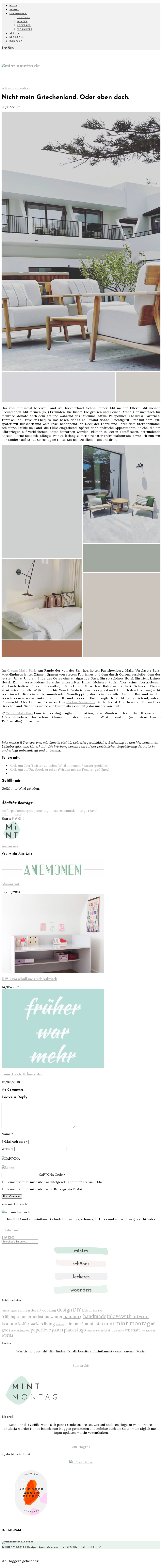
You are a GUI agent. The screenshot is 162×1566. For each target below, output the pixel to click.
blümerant (11, 884)
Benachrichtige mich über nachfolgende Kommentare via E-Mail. (55, 1182)
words (7, 1335)
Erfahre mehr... (13, 1230)
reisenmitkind (68, 811)
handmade (94, 1316)
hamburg (72, 1316)
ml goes (28, 811)
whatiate (133, 1330)
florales (97, 1310)
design (64, 1309)
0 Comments (11, 815)
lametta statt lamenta (22, 1074)
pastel (57, 1330)
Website (8, 1149)
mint (109, 1324)
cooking (49, 1310)
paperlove (41, 1330)
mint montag (132, 1323)
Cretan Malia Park (21, 670)
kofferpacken (12, 811)
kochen (9, 1324)
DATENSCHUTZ (91, 1547)
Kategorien (18, 14)
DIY (77, 1310)
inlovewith (119, 1316)
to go (83, 811)
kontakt (15, 41)
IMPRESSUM (69, 1547)
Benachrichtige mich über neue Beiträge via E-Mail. (44, 1189)
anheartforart (30, 1310)
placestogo (42, 811)
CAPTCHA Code (51, 1174)
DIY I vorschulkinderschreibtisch (29, 979)
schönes (23, 18)
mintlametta (10, 846)
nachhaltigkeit (20, 1330)
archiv (14, 33)
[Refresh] (9, 1167)
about (14, 10)
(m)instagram (10, 1310)
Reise (54, 811)
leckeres (24, 26)
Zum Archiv (81, 1365)
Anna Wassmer (48, 1547)
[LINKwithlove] (81, 1462)
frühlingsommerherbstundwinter (32, 1316)
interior (140, 1316)
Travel (92, 811)
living (49, 1324)
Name (7, 1134)
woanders (24, 29)
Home (13, 6)
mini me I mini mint (84, 1324)
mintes (22, 22)
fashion (87, 1310)
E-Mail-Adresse (15, 1141)
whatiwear (148, 1330)
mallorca (60, 1324)
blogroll (16, 37)
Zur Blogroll (81, 1447)
